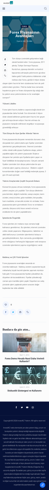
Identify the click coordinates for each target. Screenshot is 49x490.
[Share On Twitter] (5, 64)
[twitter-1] (22, 407)
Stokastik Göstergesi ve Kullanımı (24, 390)
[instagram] (33, 407)
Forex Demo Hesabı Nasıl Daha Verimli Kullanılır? (24, 360)
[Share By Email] (5, 70)
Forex (24, 26)
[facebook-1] (16, 407)
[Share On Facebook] (5, 59)
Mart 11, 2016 (24, 355)
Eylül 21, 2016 (24, 387)
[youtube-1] (27, 407)
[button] (5, 75)
